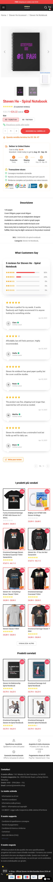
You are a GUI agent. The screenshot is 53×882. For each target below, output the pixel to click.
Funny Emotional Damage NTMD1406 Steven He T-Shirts (13, 515)
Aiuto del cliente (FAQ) (10, 835)
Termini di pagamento (10, 825)
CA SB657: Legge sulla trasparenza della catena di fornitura (24, 810)
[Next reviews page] (48, 466)
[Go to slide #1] (20, 91)
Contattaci (6, 832)
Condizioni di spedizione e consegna (15, 821)
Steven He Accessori (18, 15)
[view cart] (49, 7)
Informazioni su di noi (10, 796)
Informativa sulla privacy (11, 803)
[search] (45, 7)
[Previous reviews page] (36, 466)
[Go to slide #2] (33, 91)
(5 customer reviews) (22, 107)
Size (4, 116)
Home (3, 15)
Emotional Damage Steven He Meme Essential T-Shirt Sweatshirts (13, 554)
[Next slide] (48, 51)
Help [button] (48, 879)
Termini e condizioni (9, 800)
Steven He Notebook (38, 15)
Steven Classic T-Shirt (11, 629)
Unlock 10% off (5, 871)
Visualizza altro (26, 643)
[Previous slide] (4, 51)
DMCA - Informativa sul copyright (14, 807)
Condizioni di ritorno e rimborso (14, 828)
